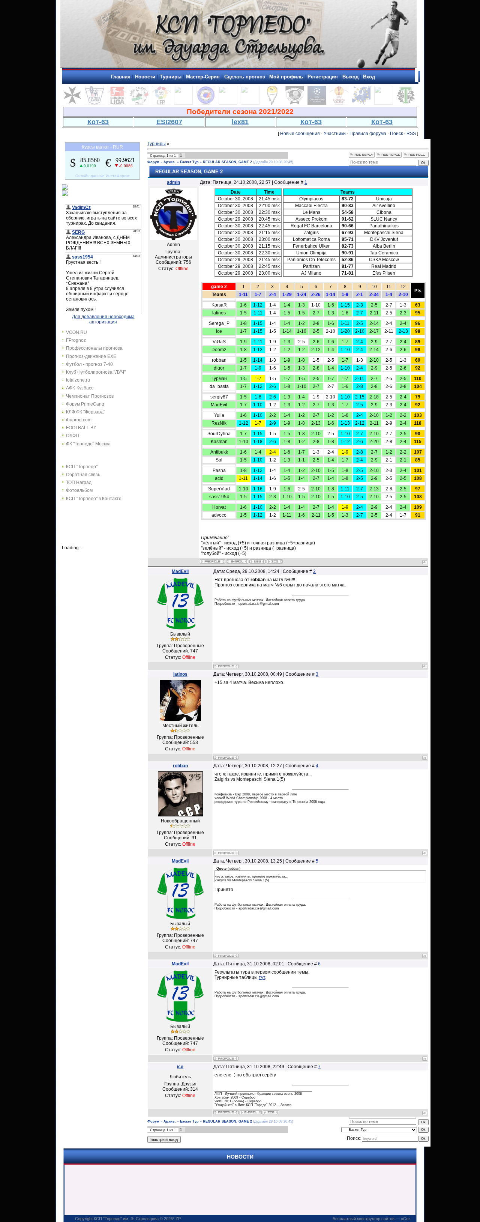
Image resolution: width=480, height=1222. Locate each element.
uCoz (406, 1218)
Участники (335, 133)
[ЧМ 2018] (250, 103)
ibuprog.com (79, 419)
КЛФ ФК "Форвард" (85, 412)
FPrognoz (76, 340)
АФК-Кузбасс (79, 388)
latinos (180, 674)
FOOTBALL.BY (81, 427)
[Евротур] (361, 103)
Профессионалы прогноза (94, 348)
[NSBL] (383, 103)
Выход (350, 77)
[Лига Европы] (339, 103)
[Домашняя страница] (257, 561)
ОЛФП (72, 435)
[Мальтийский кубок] (72, 103)
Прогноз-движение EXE (91, 356)
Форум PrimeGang (85, 404)
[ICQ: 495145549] (275, 561)
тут (262, 977)
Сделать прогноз (244, 77)
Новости (145, 77)
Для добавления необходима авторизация (103, 319)
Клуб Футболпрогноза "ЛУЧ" (96, 372)
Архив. (170, 162)
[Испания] (161, 103)
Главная (120, 77)
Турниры (171, 77)
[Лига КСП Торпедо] (294, 103)
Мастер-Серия (203, 77)
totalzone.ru (78, 380)
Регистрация (323, 77)
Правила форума (368, 133)
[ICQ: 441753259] (271, 1112)
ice (180, 1066)
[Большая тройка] (228, 103)
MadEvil (180, 571)
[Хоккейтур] (183, 103)
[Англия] (94, 103)
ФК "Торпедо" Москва (88, 443)
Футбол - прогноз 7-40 (89, 364)
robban (180, 765)
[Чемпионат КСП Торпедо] (405, 103)
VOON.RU (76, 332)
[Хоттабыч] (272, 103)
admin (173, 182)
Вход (369, 77)
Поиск (396, 133)
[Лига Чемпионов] (317, 103)
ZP (178, 1218)
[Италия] (139, 103)
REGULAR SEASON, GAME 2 (227, 162)
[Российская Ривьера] (205, 103)
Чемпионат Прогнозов (90, 396)
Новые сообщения (300, 133)
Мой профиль (286, 77)
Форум (153, 162)
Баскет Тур (189, 162)
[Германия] (117, 103)
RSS (411, 133)
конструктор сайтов (375, 1218)
